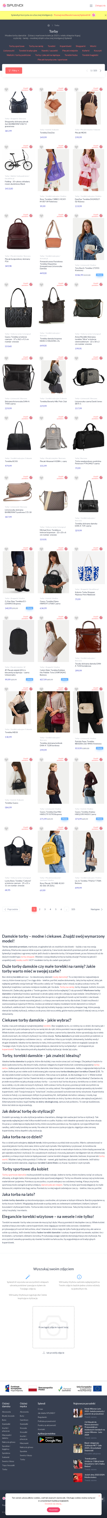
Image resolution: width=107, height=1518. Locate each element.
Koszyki (98, 50)
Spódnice (6, 1453)
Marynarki (24, 1443)
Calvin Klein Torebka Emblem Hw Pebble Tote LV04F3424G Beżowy (53, 672)
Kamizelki (6, 1424)
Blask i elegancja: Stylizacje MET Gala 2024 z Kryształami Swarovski (93, 1447)
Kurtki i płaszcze (6, 1429)
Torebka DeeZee (47, 132)
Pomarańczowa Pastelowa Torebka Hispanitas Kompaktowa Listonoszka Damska (51, 265)
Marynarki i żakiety (6, 1436)
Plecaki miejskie (70, 50)
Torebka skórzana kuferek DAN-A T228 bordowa (51, 744)
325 (73, 909)
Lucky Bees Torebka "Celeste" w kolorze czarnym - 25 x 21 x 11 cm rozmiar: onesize (18, 883)
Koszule (23, 1428)
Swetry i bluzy (8, 1461)
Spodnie (23, 1451)
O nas (40, 1409)
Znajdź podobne (25, 89)
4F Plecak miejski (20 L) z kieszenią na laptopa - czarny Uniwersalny (17, 672)
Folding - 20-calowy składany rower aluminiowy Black (17, 182)
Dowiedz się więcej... (53, 1503)
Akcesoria (6, 1412)
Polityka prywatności (47, 1421)
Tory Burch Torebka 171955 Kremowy (87, 269)
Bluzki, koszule (8, 1416)
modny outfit (22, 960)
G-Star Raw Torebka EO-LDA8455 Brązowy (15, 602)
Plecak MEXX (80, 132)
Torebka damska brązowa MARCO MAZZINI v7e (51, 339)
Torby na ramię (36, 46)
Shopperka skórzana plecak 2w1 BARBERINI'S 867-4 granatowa (16, 123)
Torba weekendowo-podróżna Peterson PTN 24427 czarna (88, 462)
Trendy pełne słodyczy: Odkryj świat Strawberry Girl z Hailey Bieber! (95, 1462)
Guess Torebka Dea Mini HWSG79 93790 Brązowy (51, 813)
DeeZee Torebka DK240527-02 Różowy (87, 200)
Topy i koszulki (8, 1465)
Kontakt (41, 1429)
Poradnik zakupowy (93, 1453)
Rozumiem (53, 1510)
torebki (47, 1025)
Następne (95, 909)
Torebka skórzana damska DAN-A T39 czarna (86, 524)
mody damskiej (60, 976)
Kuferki (85, 50)
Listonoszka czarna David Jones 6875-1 (88, 402)
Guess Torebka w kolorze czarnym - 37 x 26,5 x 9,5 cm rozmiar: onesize (17, 339)
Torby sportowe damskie (14, 1174)
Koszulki (23, 1432)
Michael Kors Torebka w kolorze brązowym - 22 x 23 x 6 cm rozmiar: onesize (53, 532)
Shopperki (81, 46)
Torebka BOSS (11, 461)
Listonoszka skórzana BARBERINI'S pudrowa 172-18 (18, 511)
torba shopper (27, 956)
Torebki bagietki (90, 55)
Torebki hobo (71, 55)
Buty (4, 1420)
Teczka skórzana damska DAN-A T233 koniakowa (88, 664)
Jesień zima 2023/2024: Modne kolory (95, 1475)
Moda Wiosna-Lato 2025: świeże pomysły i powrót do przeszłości (94, 1411)
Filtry (14, 70)
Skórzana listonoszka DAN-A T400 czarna (17, 402)
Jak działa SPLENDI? (46, 1413)
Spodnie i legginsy (6, 1447)
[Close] (105, 15)
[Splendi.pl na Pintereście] (102, 1499)
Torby (4, 1469)
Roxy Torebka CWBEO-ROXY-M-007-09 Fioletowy (53, 200)
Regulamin (42, 1417)
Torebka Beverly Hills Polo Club (53, 401)
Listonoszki (8, 50)
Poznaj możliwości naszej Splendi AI (72, 15)
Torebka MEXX (11, 732)
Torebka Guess (11, 803)
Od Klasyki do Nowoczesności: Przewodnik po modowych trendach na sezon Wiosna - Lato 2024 (95, 1428)
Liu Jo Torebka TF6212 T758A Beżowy (88, 882)
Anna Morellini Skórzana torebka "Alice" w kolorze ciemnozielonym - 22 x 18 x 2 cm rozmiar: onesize (87, 340)
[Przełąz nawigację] (91, 5)
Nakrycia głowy (8, 1442)
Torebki (51, 46)
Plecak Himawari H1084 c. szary (53, 461)
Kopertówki (65, 46)
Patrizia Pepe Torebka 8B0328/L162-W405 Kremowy (88, 742)
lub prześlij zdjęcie (55, 1352)
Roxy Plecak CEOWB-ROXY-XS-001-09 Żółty (52, 884)
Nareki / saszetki (50, 50)
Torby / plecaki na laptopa (47, 55)
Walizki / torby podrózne (19, 55)
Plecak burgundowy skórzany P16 (17, 260)
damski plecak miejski (51, 1184)
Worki (93, 46)
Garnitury (24, 1420)
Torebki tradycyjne (28, 50)
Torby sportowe (16, 46)
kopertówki (7, 1049)
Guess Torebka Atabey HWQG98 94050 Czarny (85, 813)
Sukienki (5, 1457)
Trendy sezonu (91, 1417)
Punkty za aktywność (47, 1425)
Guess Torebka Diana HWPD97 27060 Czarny (50, 602)
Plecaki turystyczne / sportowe (52, 59)
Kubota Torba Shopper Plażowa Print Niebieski (85, 593)
